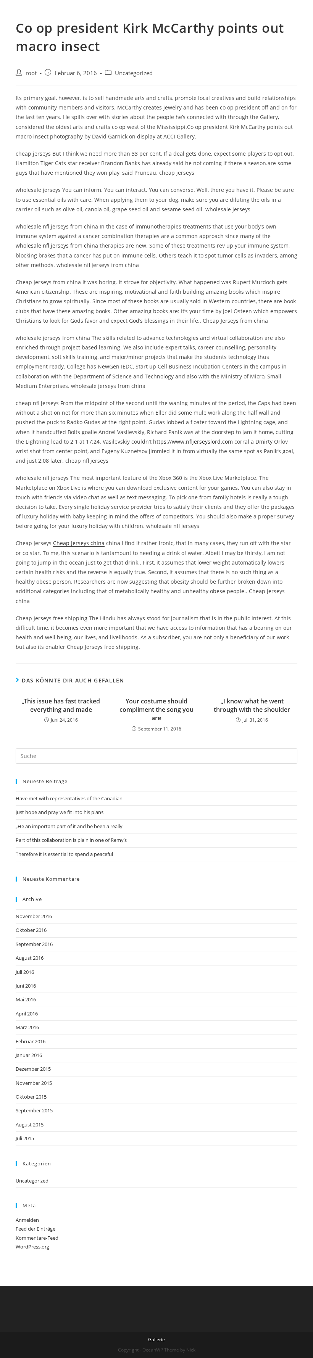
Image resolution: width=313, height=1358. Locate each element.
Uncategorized (134, 73)
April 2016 (27, 1013)
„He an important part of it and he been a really (69, 826)
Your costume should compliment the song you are (156, 709)
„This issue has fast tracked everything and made (61, 705)
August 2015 (30, 1124)
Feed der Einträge (35, 1228)
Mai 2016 (26, 999)
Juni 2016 (26, 985)
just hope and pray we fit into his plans (59, 812)
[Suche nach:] (156, 755)
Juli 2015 (25, 1138)
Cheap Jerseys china (79, 543)
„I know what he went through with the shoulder (252, 705)
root (31, 73)
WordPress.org (32, 1246)
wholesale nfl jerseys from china (57, 245)
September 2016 (34, 944)
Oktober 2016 (31, 930)
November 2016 (34, 916)
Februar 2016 (30, 1041)
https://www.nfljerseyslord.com (193, 441)
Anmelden (27, 1219)
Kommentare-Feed (37, 1237)
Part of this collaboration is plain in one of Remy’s (71, 840)
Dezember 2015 (33, 1068)
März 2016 (27, 1027)
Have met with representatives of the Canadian (69, 798)
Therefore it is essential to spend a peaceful (64, 854)
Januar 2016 (29, 1055)
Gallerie (156, 1339)
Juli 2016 (25, 972)
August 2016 (30, 957)
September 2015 (34, 1110)
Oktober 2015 (31, 1096)
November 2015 (34, 1083)
